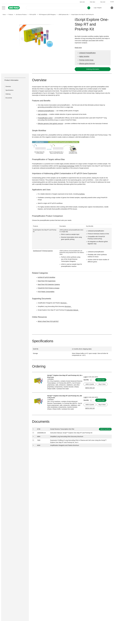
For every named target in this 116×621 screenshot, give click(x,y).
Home (4, 14)
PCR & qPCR (32, 14)
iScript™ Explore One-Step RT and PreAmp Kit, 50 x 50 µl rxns (64, 376)
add (33, 429)
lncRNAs (82, 194)
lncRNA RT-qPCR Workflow (46, 277)
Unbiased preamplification (46, 111)
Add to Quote (90, 384)
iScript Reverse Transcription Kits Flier (62, 429)
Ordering (8, 94)
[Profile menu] (105, 7)
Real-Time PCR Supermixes (46, 281)
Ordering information (92, 69)
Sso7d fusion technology (66, 166)
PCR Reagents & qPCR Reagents (47, 14)
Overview (8, 86)
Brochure (63, 303)
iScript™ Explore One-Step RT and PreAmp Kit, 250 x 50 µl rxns (64, 396)
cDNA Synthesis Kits (63, 14)
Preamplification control (45, 118)
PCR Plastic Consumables (46, 291)
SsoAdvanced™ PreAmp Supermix (43, 250)
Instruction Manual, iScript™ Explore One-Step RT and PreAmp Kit (71, 433)
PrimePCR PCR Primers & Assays (48, 288)
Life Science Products (21, 14)
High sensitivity (42, 114)
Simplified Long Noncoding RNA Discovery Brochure (66, 436)
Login (85, 377)
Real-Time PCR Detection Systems (49, 284)
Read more (78, 47)
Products (11, 14)
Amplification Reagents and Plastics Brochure (64, 445)
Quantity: (86, 379)
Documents (9, 98)
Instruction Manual (72, 310)
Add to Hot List (90, 388)
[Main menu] (4, 7)
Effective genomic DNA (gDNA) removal (50, 123)
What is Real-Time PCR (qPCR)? (48, 321)
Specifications (9, 90)
